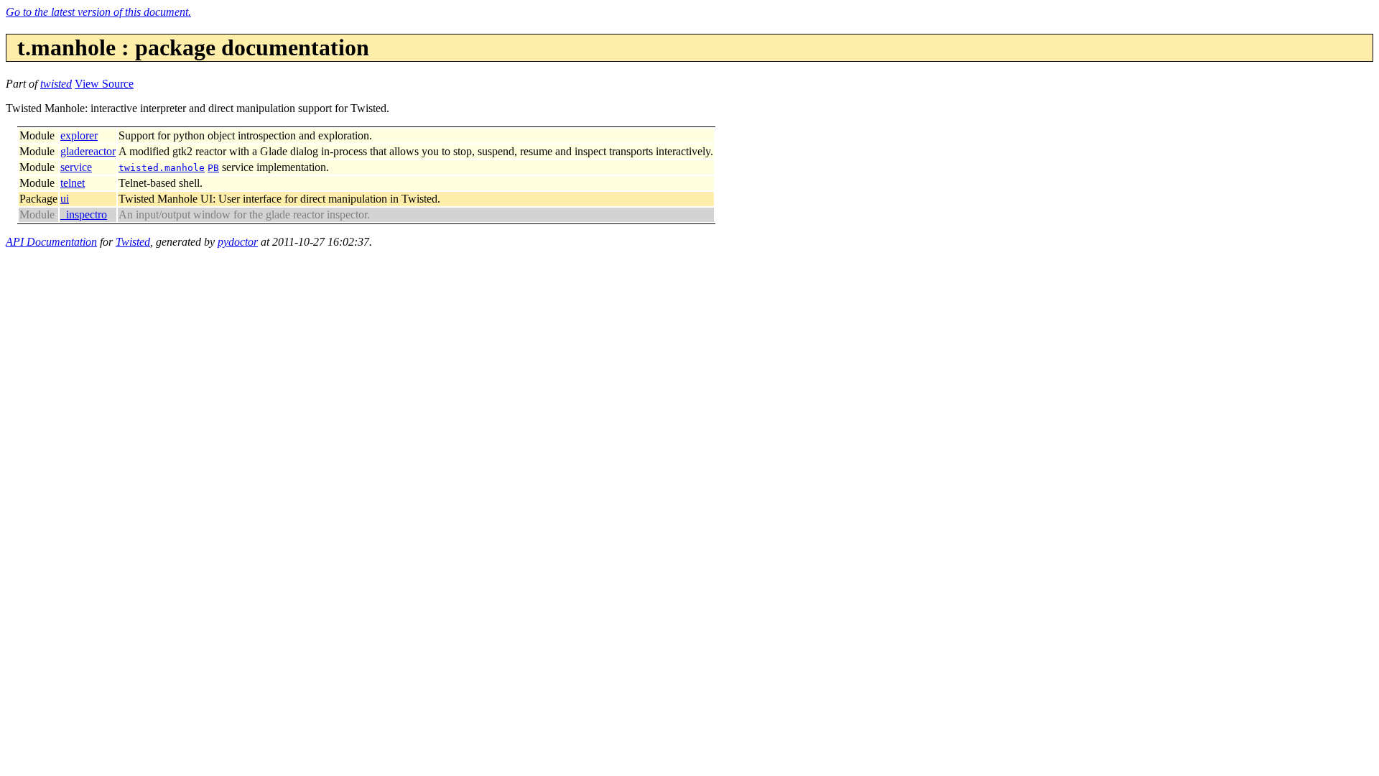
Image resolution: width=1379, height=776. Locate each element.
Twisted (133, 242)
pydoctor (238, 242)
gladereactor (88, 151)
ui (64, 199)
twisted (56, 84)
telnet (72, 183)
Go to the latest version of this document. (98, 12)
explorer (79, 135)
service (76, 167)
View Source (104, 84)
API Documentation (51, 242)
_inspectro (83, 214)
